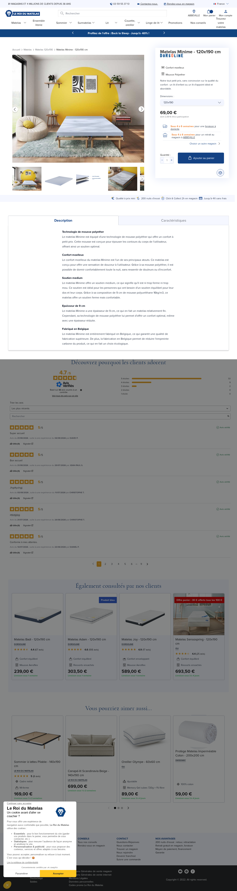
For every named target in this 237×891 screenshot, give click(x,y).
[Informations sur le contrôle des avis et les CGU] (81, 390)
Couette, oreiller (130, 23)
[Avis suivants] (147, 564)
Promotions (175, 23)
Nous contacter (125, 845)
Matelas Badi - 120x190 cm (32, 639)
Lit (107, 23)
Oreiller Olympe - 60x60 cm (141, 762)
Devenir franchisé (126, 856)
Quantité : (165, 155)
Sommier (61, 23)
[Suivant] (164, 33)
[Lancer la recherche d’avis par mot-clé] (228, 416)
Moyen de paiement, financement (173, 849)
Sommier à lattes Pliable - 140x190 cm (37, 764)
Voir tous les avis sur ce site (65, 396)
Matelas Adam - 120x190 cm (87, 639)
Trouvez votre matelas (221, 23)
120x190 (168, 102)
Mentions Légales (78, 878)
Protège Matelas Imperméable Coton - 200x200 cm (195, 753)
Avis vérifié (225, 427)
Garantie (159, 852)
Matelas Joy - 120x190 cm (139, 639)
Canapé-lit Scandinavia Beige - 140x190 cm (88, 773)
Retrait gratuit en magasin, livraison (174, 845)
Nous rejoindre (125, 852)
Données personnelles (81, 881)
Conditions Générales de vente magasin (90, 871)
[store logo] (22, 13)
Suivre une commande (129, 859)
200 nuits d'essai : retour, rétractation (175, 842)
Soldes (33, 881)
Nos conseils (198, 23)
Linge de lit (152, 23)
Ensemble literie (39, 23)
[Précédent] (73, 33)
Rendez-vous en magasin (91, 845)
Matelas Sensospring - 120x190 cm (196, 641)
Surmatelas (84, 23)
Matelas (16, 23)
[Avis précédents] (93, 564)
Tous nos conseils (87, 842)
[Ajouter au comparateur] (220, 172)
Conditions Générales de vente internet (90, 874)
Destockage (36, 878)
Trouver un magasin (127, 849)
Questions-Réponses (128, 842)
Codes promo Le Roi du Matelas (86, 885)
